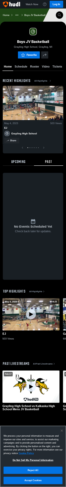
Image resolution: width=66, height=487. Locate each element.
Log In (56, 4)
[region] (33, 456)
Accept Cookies (33, 480)
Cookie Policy (26, 453)
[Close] (62, 431)
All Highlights (41, 81)
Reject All (33, 470)
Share (13, 140)
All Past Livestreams (43, 364)
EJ (5, 127)
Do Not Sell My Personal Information (33, 460)
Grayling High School (24, 133)
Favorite (32, 54)
